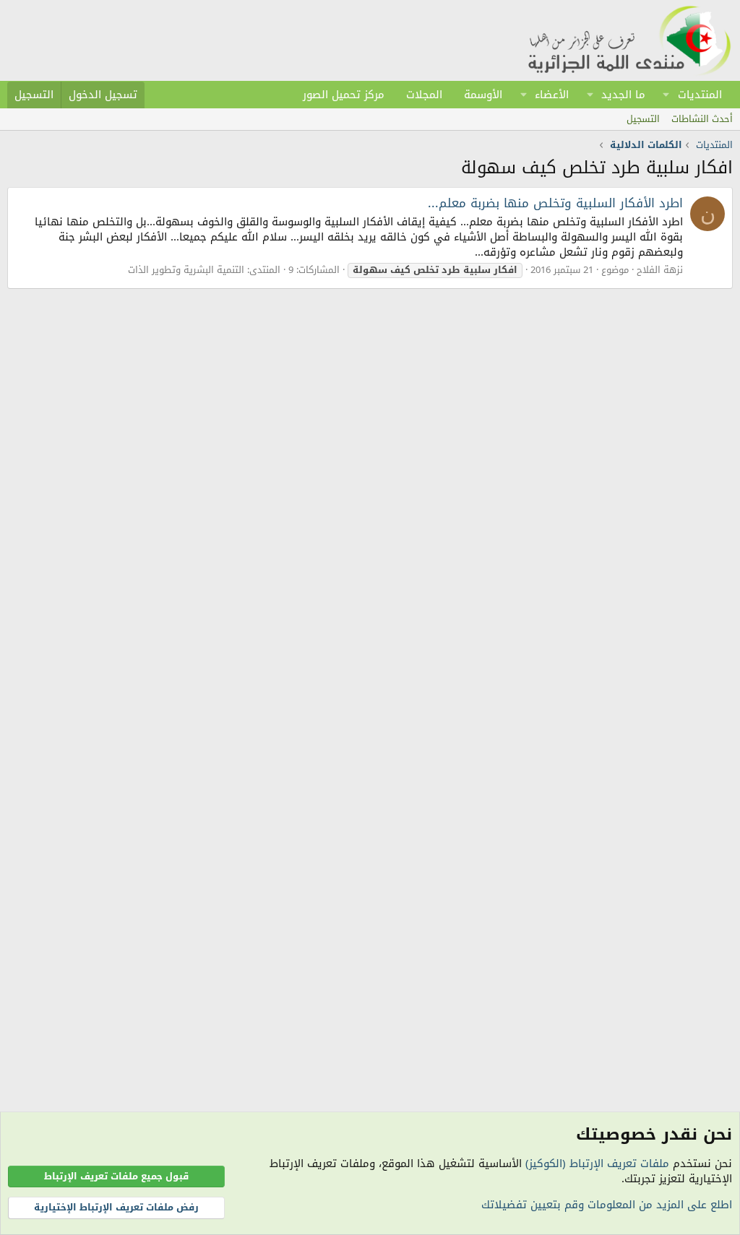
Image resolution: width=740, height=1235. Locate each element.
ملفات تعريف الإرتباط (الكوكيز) (597, 1163)
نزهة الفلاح (660, 270)
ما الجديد (623, 94)
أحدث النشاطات (702, 119)
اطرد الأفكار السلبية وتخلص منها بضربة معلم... (555, 202)
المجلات (424, 94)
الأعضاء (552, 94)
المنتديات (700, 94)
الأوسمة (483, 94)
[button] (666, 94)
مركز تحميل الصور (343, 94)
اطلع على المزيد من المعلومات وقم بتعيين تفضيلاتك (606, 1205)
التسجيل (643, 119)
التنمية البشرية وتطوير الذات (186, 270)
